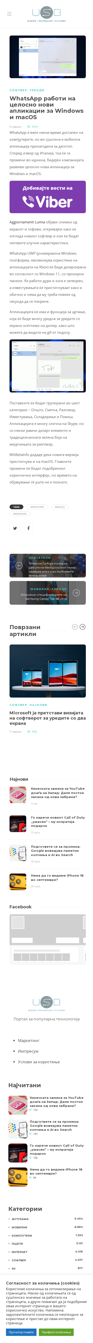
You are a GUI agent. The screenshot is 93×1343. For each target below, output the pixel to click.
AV (47, 1268)
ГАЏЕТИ (47, 1243)
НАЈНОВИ (38, 705)
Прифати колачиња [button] (56, 1332)
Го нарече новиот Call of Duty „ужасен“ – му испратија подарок (57, 1149)
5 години (15, 126)
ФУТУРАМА (47, 1219)
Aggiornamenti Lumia (27, 222)
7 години (15, 731)
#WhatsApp (37, 507)
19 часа (35, 861)
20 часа (35, 886)
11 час (34, 803)
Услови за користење (39, 1061)
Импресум (28, 1051)
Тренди (37, 90)
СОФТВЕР (18, 90)
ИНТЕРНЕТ (47, 1252)
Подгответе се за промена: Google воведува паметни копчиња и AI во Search (54, 1125)
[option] (47, 688)
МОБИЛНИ (40, 589)
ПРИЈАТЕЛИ (40, 557)
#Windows (19, 513)
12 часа (35, 832)
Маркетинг (28, 1040)
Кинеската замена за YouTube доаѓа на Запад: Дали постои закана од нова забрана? (56, 1102)
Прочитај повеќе (21, 1332)
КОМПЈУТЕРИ (47, 1235)
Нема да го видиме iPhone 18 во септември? (56, 1171)
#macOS (60, 507)
